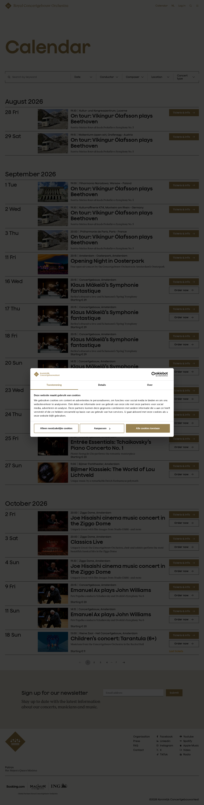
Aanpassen (100, 428)
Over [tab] (150, 385)
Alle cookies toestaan (148, 428)
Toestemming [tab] (54, 385)
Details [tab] (102, 385)
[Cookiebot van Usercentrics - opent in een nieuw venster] (156, 374)
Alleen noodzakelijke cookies (56, 428)
